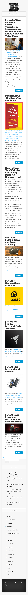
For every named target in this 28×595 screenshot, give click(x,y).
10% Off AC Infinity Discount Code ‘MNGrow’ (13, 325)
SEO (9, 575)
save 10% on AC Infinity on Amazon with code (14, 355)
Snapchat (10, 561)
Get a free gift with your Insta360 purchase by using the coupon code (13, 308)
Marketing (9, 526)
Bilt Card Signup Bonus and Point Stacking (12, 241)
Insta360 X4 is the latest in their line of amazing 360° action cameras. (13, 395)
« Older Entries (6, 458)
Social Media (10, 544)
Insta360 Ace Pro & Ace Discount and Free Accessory (13, 418)
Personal (9, 537)
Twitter (10, 564)
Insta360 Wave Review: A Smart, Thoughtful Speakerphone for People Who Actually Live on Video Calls (14, 28)
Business (9, 516)
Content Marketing (13, 530)
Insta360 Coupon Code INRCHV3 (12, 283)
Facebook (10, 551)
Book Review (11, 519)
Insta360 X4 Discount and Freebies (12, 369)
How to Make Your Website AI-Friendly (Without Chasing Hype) (13, 172)
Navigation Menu (14, 14)
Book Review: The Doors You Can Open (13, 98)
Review (10, 540)
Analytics (10, 547)
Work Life (10, 523)
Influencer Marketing (13, 533)
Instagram (11, 554)
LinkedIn (10, 557)
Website (9, 568)
